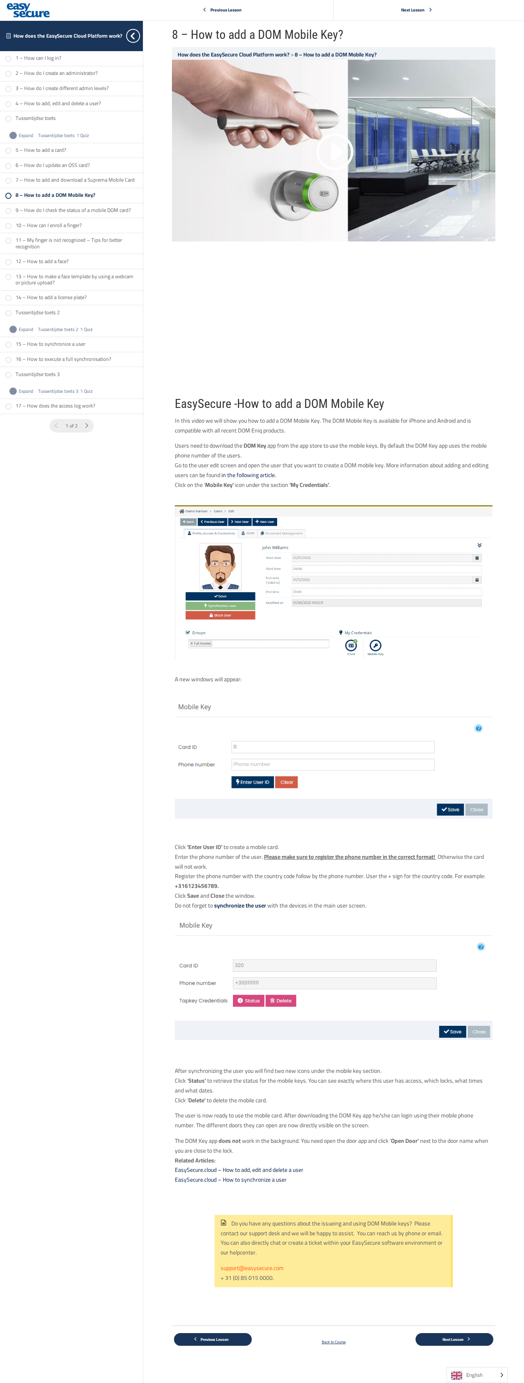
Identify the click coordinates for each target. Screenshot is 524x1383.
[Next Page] (86, 425)
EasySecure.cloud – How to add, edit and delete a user (239, 1170)
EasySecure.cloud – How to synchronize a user (231, 1179)
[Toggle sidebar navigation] (140, 35)
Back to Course (334, 1341)
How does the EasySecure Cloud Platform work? (68, 36)
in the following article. (248, 475)
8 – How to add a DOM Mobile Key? (336, 55)
